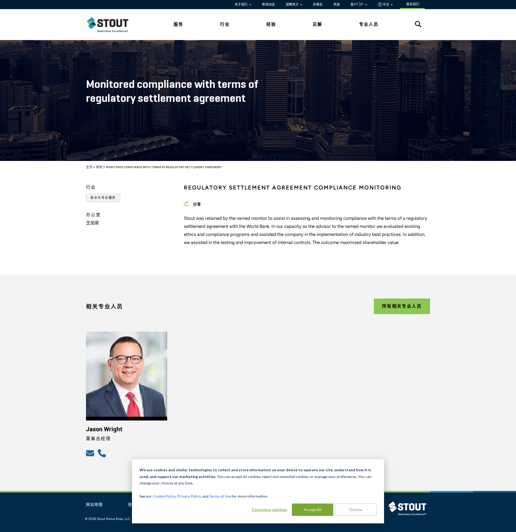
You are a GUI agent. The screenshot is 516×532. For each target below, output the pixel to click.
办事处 (317, 4)
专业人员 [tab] (368, 24)
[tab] (111, 25)
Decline (355, 509)
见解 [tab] (317, 24)
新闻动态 (268, 4)
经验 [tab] (271, 24)
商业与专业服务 (103, 198)
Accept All (312, 509)
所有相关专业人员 (402, 306)
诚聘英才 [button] (292, 4)
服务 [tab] (178, 24)
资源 (336, 4)
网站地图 (94, 505)
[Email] (91, 453)
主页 (89, 167)
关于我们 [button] (241, 4)
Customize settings (269, 509)
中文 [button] (386, 4)
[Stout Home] (111, 25)
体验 (99, 167)
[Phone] (103, 453)
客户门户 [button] (357, 4)
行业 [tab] (225, 24)
